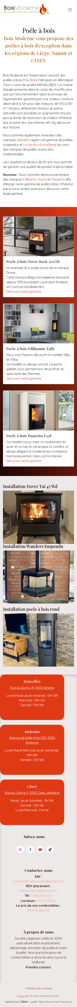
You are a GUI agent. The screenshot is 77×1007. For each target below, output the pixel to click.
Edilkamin (30, 179)
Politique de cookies (38, 988)
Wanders (23, 140)
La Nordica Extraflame (40, 145)
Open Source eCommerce (55, 1001)
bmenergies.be (38, 910)
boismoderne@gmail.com (38, 891)
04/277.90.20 (46, 901)
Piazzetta (58, 179)
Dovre (42, 179)
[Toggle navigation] (70, 9)
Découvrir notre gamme (23, 291)
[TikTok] (50, 849)
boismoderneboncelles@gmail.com (38, 881)
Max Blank (30, 80)
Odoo (24, 1001)
